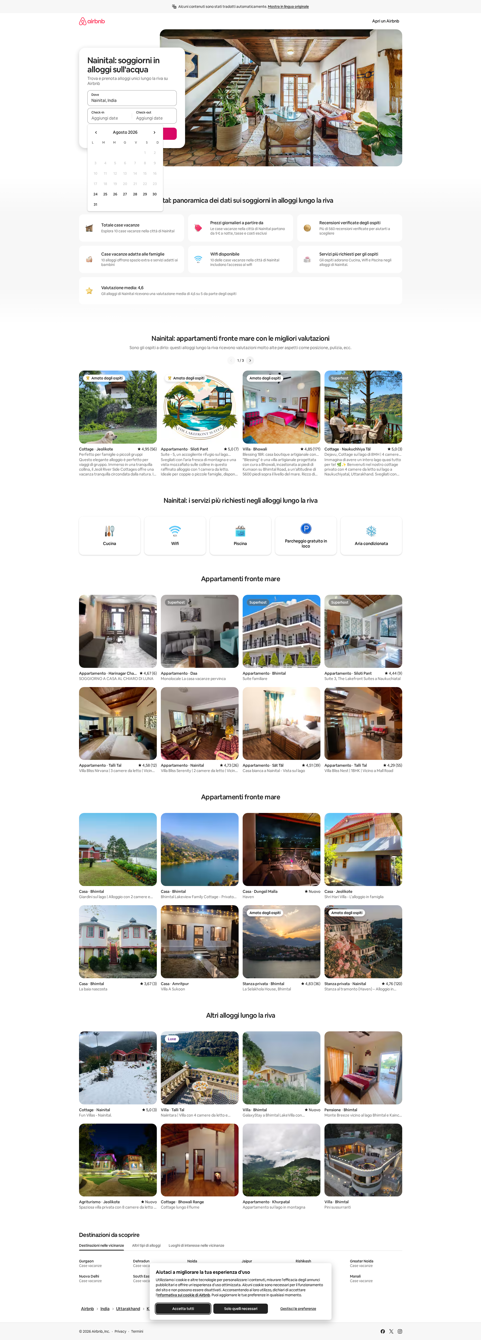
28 (135, 194)
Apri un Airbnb (385, 21)
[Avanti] (250, 360)
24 (95, 194)
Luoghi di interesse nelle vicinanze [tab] (196, 1245)
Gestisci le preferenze (298, 1308)
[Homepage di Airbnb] (92, 21)
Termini (137, 1331)
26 (115, 194)
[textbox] (109, 118)
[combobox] (132, 100)
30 (155, 194)
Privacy (120, 1331)
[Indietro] (231, 360)
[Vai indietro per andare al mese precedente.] (96, 132)
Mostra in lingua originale (288, 6)
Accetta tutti (183, 1308)
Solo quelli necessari (240, 1308)
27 (125, 194)
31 (95, 204)
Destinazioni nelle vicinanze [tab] (101, 1245)
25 (105, 194)
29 (145, 194)
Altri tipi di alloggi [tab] (146, 1245)
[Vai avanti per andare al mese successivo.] (154, 132)
